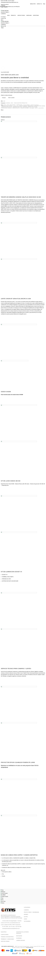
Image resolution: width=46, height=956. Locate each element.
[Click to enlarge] (3, 68)
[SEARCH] (44, 4)
